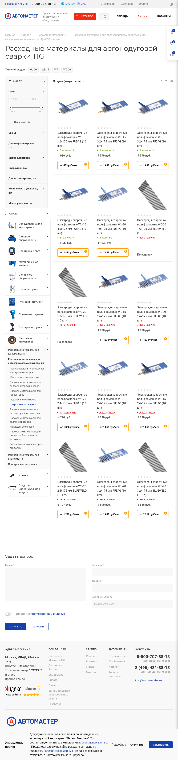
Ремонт (90, 656)
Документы (117, 648)
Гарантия (91, 661)
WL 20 (33, 69)
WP (56, 69)
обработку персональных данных (47, 613)
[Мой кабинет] (171, 4)
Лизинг (53, 685)
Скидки (90, 666)
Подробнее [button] (118, 744)
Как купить (57, 648)
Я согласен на (39, 613)
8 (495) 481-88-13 (152, 669)
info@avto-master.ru (148, 680)
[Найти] (105, 16)
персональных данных (93, 742)
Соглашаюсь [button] (161, 744)
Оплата (52, 680)
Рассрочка (54, 704)
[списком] (166, 81)
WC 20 (67, 69)
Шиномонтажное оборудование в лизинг (59, 694)
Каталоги (114, 666)
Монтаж (91, 672)
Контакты (143, 649)
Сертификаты (117, 656)
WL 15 (45, 69)
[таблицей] (171, 81)
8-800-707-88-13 (44, 4)
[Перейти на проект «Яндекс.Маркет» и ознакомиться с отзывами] (22, 691)
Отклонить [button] (137, 744)
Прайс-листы (117, 661)
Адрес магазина (17, 649)
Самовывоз (55, 674)
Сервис (91, 648)
